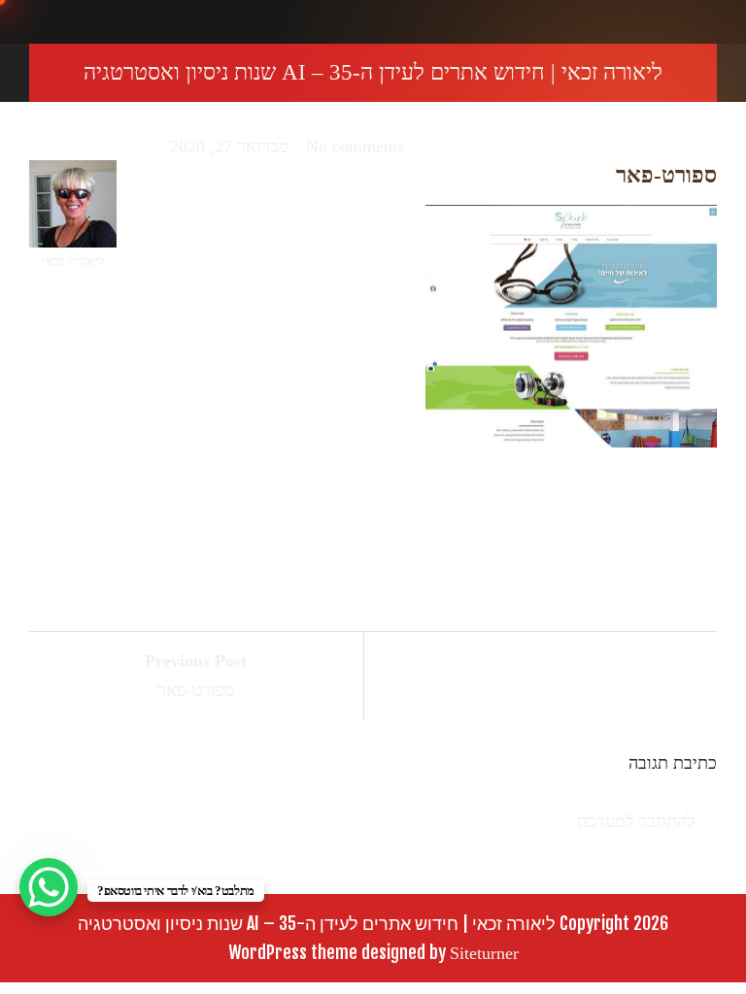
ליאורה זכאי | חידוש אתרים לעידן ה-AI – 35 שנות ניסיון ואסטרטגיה (373, 72)
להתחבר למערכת (636, 821)
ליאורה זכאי (73, 261)
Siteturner (484, 953)
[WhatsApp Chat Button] (48, 887)
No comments (355, 146)
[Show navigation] (727, 22)
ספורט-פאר (196, 675)
